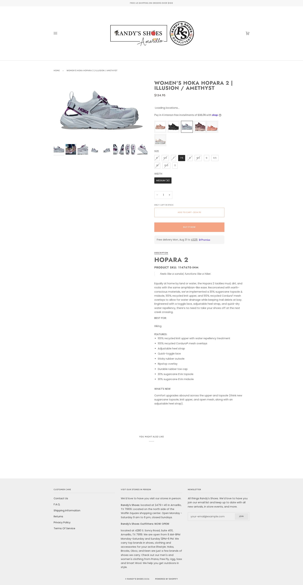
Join (241, 516)
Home (57, 70)
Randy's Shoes (135, 579)
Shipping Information (67, 510)
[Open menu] (59, 33)
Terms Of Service (64, 528)
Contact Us (61, 498)
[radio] (160, 127)
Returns (58, 516)
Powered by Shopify (166, 579)
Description (161, 253)
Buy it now (189, 227)
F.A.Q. (57, 504)
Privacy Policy (62, 522)
